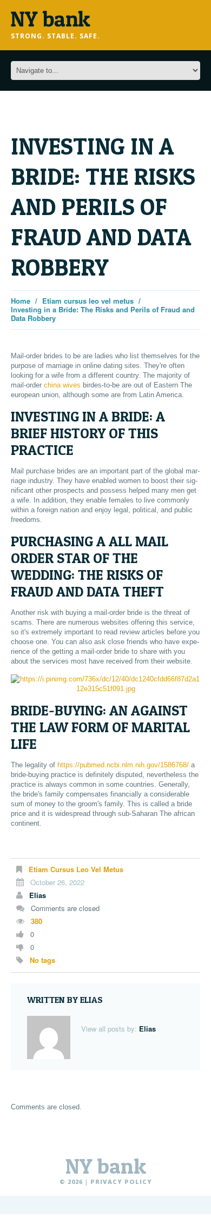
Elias (37, 895)
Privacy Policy (121, 1181)
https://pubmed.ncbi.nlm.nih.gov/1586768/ (123, 765)
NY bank (105, 1166)
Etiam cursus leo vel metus (88, 301)
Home (20, 301)
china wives (62, 385)
